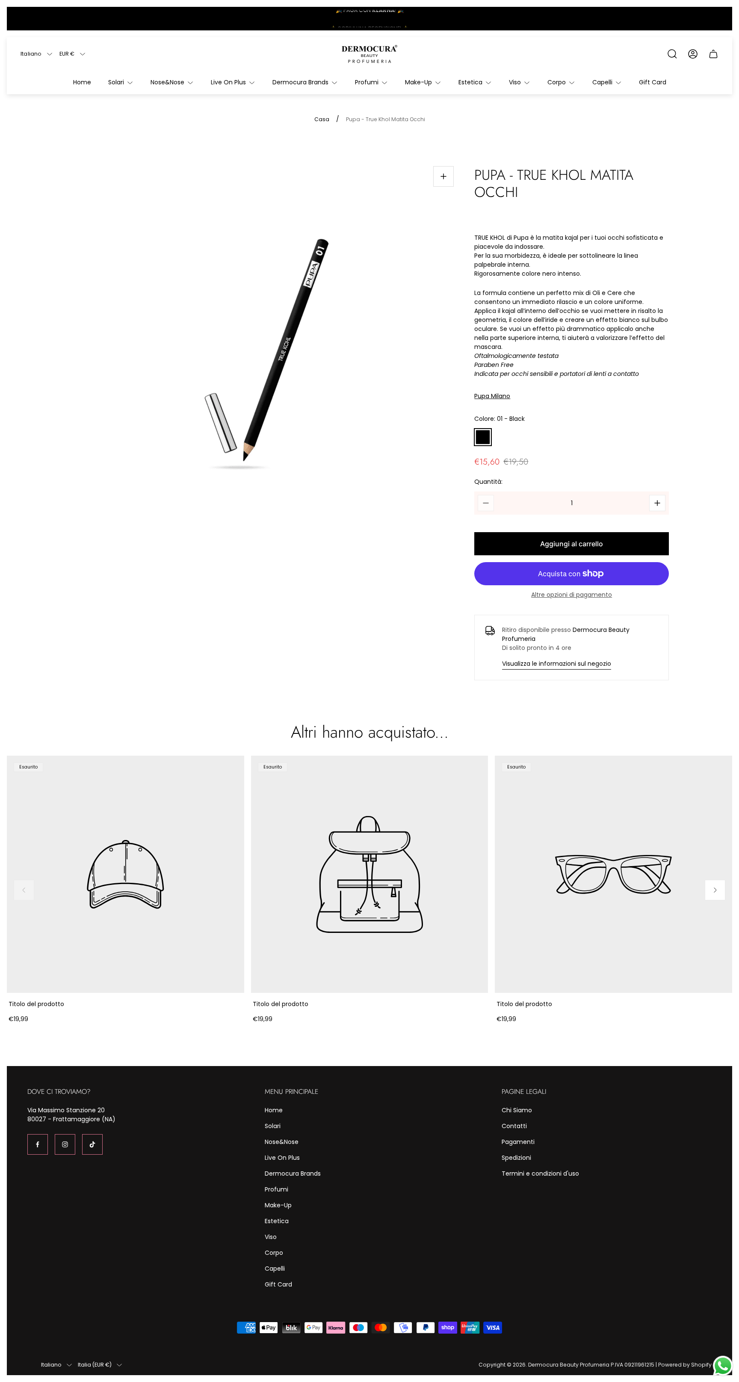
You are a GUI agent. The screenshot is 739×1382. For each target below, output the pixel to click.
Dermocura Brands (293, 1173)
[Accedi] (692, 54)
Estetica (277, 1221)
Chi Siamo (517, 1110)
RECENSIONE (384, 18)
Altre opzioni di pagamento (571, 594)
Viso (271, 1237)
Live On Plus (282, 1157)
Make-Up (278, 1205)
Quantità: (488, 481)
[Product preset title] (125, 874)
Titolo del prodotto (36, 1004)
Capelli (275, 1268)
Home (274, 1110)
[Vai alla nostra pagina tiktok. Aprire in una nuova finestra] (92, 1144)
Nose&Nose (282, 1142)
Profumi (276, 1189)
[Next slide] (715, 890)
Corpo (274, 1252)
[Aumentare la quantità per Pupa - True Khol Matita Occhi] (657, 503)
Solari (273, 1126)
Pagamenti (518, 1142)
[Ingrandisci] (443, 176)
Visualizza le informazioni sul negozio (556, 663)
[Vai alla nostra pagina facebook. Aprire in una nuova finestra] (37, 1144)
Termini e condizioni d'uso (540, 1173)
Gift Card (278, 1284)
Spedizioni (516, 1157)
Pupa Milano (492, 396)
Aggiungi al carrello (571, 543)
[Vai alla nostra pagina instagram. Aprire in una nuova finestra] (65, 1144)
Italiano (31, 54)
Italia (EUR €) (95, 1364)
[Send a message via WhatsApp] (723, 1366)
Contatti (514, 1126)
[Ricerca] (672, 54)
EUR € (67, 54)
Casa (321, 119)
